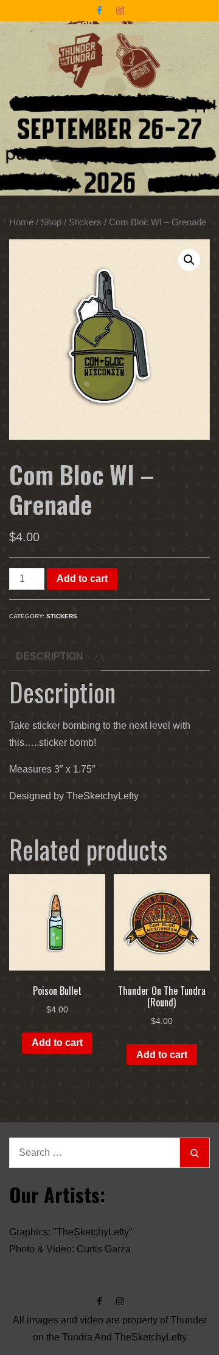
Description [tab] (49, 656)
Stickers (85, 222)
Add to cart (82, 578)
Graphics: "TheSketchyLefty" (71, 1232)
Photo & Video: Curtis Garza (70, 1249)
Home (21, 222)
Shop (51, 222)
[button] (189, 260)
